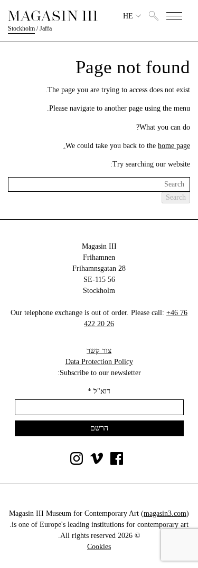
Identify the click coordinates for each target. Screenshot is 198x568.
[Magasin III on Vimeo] (96, 462)
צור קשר (99, 351)
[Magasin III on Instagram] (76, 462)
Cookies (99, 547)
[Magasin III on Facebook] (116, 462)
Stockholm (21, 28)
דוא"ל (99, 391)
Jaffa (46, 28)
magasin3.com (165, 513)
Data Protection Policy (99, 362)
